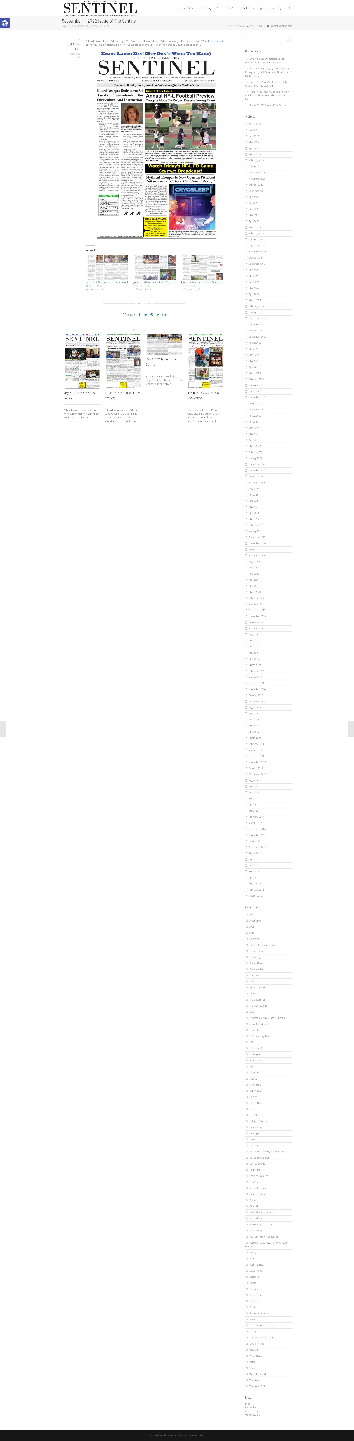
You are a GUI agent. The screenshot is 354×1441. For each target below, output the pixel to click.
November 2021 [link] (257, 470)
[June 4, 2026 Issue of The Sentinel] (203, 267)
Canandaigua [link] (255, 957)
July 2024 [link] (253, 276)
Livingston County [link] (258, 1121)
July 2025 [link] (253, 203)
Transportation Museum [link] (261, 1337)
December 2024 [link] (257, 245)
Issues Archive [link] (256, 1072)
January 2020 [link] (255, 604)
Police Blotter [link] (256, 1218)
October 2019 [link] (256, 622)
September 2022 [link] (257, 409)
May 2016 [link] (254, 871)
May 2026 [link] (254, 142)
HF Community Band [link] (259, 1036)
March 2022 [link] (255, 446)
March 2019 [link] (255, 664)
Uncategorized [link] (256, 1343)
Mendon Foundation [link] (259, 1157)
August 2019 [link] (255, 634)
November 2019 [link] (257, 616)
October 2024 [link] (256, 257)
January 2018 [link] (255, 750)
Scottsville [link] (254, 1276)
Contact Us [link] (245, 8)
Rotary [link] (252, 1252)
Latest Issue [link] (75, 53)
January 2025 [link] (255, 239)
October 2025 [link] (256, 184)
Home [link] (179, 8)
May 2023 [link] (254, 361)
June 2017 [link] (254, 792)
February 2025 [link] (256, 233)
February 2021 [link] (256, 525)
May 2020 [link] (254, 579)
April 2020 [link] (254, 585)
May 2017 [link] (254, 798)
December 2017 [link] (257, 756)
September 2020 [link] (257, 555)
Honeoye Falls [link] (256, 1054)
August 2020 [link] (255, 561)
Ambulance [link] (255, 920)
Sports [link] (252, 1307)
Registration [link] (264, 8)
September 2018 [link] (257, 701)
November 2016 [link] (257, 835)
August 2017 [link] (255, 780)
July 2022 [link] (253, 421)
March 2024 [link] (255, 300)
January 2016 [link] (255, 895)
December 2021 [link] (257, 464)
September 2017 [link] (257, 774)
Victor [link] (252, 1361)
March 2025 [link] (255, 227)
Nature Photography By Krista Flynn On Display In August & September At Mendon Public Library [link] (267, 72)
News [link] (191, 8)
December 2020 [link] (257, 537)
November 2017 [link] (257, 762)
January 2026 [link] (255, 166)
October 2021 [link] (256, 476)
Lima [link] (251, 1109)
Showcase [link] (254, 1301)
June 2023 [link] (254, 355)
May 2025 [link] (254, 215)
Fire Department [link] (257, 999)
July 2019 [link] (253, 640)
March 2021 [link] (255, 519)
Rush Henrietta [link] (257, 1264)
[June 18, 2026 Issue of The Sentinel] (155, 267)
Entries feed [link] (251, 1407)
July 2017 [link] (253, 786)
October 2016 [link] (256, 841)
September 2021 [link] (257, 482)
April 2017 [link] (254, 804)
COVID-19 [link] (254, 975)
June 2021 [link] (254, 500)
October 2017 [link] (256, 768)
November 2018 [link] (257, 689)
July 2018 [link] (253, 713)
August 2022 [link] (255, 415)
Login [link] (280, 8)
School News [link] (255, 1270)
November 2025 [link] (257, 178)
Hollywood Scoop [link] (258, 1048)
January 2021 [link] (255, 531)
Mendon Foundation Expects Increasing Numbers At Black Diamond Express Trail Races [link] (267, 95)
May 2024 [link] (254, 288)
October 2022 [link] (256, 403)
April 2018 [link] (254, 731)
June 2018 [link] (254, 719)
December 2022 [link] (257, 391)
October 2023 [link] (256, 330)
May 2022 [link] (254, 434)
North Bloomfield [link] (258, 1188)
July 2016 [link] (253, 859)
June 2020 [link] (254, 573)
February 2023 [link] (256, 379)
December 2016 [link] (257, 829)
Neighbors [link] (254, 1169)
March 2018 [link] (255, 737)
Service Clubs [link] (256, 1295)
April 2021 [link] (254, 513)
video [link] (252, 1368)
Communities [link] (256, 969)
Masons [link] (253, 1139)
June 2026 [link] (254, 136)
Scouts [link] (252, 1282)
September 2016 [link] (257, 847)
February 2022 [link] (256, 452)
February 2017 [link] (256, 816)
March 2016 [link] (255, 883)
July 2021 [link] (253, 494)
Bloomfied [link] (254, 938)
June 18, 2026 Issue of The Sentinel (154, 282)
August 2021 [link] (255, 488)
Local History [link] (255, 1127)
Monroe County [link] (257, 1163)
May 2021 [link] (254, 506)
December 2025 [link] (257, 172)
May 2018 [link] (254, 725)
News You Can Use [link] (258, 1175)
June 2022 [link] (254, 427)
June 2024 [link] (254, 282)
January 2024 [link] (255, 312)
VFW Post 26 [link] (255, 1355)
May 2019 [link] (254, 652)
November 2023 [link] (257, 324)
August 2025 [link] (255, 197)
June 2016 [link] (254, 865)
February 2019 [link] (256, 671)
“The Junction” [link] (225, 8)
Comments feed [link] (253, 1411)
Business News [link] (256, 951)
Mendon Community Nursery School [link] (267, 1151)
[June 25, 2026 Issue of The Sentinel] (108, 267)
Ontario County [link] (257, 1194)
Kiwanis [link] (253, 1078)
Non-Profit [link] (254, 1182)
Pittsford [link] (253, 1206)
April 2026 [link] (254, 148)
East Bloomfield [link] (257, 987)
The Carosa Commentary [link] (262, 1325)
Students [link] (253, 1319)
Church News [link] (256, 963)
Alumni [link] (252, 914)
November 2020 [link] (257, 543)
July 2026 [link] (253, 130)
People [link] (252, 1200)
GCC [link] (251, 1011)
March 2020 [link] (255, 592)
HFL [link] (251, 1042)
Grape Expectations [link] (259, 1024)
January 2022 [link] (255, 458)
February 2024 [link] (256, 306)
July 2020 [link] (253, 567)
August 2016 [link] (255, 853)
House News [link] (255, 1060)
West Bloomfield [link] (257, 1374)
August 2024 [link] (255, 269)
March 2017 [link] (255, 810)
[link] (5, 23)
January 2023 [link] (255, 385)
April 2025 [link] (254, 221)
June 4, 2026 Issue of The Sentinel (201, 282)
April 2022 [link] (254, 440)
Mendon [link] (253, 1145)
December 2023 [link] (257, 318)
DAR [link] (251, 981)
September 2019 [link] (257, 628)
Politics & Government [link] (260, 1224)
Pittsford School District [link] (261, 1212)
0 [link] (77, 57)
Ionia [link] (251, 1066)
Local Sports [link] (255, 1133)
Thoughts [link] (254, 1331)
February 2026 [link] (256, 160)
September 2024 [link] (257, 263)
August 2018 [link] (255, 707)
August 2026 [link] (255, 124)
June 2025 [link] (254, 209)
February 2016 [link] (256, 889)
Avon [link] (251, 926)
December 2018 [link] (257, 683)
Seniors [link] (253, 1289)
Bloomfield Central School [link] (262, 945)
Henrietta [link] (254, 1030)
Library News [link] (256, 1103)
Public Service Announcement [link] (264, 1236)
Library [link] (253, 1096)
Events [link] (252, 993)
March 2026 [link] (255, 154)
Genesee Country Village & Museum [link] (267, 1017)
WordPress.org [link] (252, 1414)
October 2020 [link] (256, 549)
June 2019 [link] (254, 646)
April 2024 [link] (254, 294)
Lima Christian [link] (256, 1115)
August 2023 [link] (255, 342)
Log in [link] (248, 1403)
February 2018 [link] (256, 743)
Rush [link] (251, 1258)
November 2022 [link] (257, 397)
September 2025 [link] (257, 190)
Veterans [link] (253, 1349)
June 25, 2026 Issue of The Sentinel (107, 282)
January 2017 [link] (255, 822)
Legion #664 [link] (255, 1090)
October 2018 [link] (256, 695)
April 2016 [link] (254, 877)
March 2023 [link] (255, 373)
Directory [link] (206, 8)
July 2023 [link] (253, 348)
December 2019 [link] (257, 610)
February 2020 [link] (256, 598)
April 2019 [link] (254, 658)
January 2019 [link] (255, 677)
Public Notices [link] (256, 1230)
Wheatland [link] (254, 1380)
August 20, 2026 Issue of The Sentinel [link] (268, 105)
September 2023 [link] (257, 336)
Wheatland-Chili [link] (257, 1386)
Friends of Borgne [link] (258, 1005)
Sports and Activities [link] (259, 1313)
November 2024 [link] (257, 251)
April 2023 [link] (254, 367)
